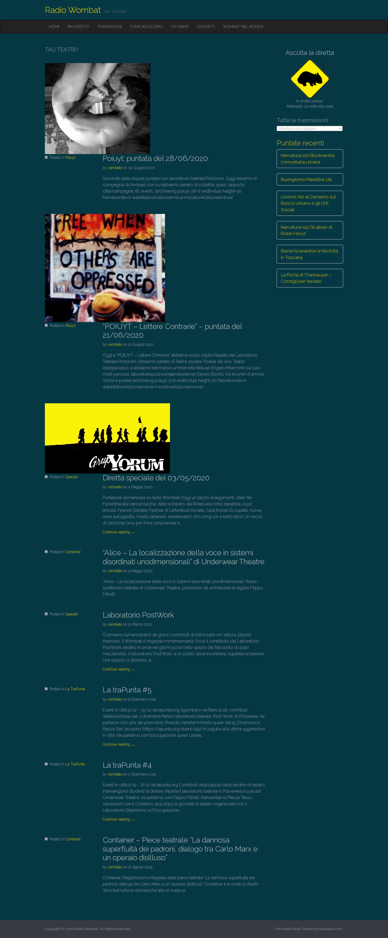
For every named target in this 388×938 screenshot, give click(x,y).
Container (73, 552)
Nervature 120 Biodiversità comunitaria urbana (307, 158)
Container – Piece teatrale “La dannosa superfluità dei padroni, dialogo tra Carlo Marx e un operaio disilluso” (180, 849)
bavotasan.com (330, 929)
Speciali (71, 477)
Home (54, 27)
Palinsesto (78, 27)
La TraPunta (75, 689)
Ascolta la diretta (310, 52)
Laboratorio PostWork (138, 615)
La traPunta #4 (127, 765)
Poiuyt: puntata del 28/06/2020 (155, 158)
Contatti (206, 27)
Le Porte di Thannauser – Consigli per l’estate (306, 278)
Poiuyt (70, 157)
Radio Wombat (73, 10)
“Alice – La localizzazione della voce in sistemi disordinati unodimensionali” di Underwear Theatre (183, 557)
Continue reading (119, 532)
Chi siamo (180, 27)
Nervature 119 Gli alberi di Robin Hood (306, 230)
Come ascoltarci (146, 27)
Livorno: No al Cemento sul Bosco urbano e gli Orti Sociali (308, 203)
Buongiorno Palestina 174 (306, 179)
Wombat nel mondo (243, 27)
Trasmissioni (109, 27)
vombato (115, 168)
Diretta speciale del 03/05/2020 (156, 477)
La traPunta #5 (127, 690)
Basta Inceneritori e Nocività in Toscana (309, 254)
